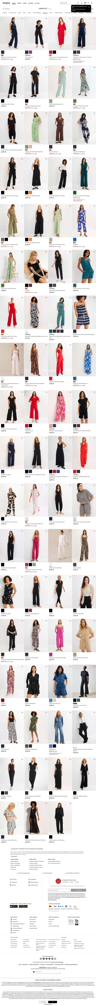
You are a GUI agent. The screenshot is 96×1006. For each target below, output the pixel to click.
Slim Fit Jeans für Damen (41, 939)
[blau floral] (74, 239)
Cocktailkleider (14, 941)
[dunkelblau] (2, 52)
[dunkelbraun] (50, 146)
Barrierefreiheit (50, 964)
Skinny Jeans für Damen (41, 941)
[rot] (2, 331)
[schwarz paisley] (26, 378)
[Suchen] (78, 2)
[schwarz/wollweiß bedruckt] (2, 836)
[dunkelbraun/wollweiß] (26, 654)
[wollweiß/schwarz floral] (26, 331)
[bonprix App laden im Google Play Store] (23, 906)
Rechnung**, (51, 909)
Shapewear (63, 947)
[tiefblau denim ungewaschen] (54, 746)
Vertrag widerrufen (59, 964)
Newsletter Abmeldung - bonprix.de (74, 897)
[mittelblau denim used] (50, 746)
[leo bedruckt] (74, 564)
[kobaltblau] (58, 471)
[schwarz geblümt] (2, 610)
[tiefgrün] (74, 192)
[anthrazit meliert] (54, 285)
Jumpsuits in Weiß (33, 863)
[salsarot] (54, 471)
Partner (9, 982)
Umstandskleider (52, 945)
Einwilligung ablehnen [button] (48, 1004)
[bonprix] (6, 3)
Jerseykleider (26, 939)
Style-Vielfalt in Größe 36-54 (73, 873)
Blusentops (64, 945)
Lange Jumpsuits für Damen (54, 861)
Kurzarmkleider (14, 945)
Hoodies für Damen (65, 941)
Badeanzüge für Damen (79, 948)
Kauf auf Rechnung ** (48, 873)
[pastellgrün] (50, 100)
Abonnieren (78, 890)
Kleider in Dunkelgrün (15, 865)
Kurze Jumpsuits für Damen (54, 863)
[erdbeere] (50, 52)
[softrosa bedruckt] (30, 146)
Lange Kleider (14, 947)
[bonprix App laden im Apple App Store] (14, 906)
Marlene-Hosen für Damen (40, 949)
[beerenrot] (26, 564)
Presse (50, 924)
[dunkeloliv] (26, 746)
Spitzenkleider (14, 943)
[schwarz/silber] (26, 836)
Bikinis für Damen (78, 941)
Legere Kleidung (14, 861)
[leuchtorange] (30, 239)
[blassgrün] (50, 239)
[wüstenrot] (30, 610)
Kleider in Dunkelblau (15, 863)
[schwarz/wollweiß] (50, 192)
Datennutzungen (37, 982)
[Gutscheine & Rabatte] (84, 3)
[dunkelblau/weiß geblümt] (74, 146)
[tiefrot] (26, 425)
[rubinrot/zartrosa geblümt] (2, 700)
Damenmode (32, 919)
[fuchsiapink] (30, 52)
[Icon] (22, 19)
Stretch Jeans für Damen (54, 939)
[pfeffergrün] (74, 285)
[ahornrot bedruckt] (30, 285)
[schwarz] (54, 52)
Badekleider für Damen (79, 943)
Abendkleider (13, 939)
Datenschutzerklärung (53, 998)
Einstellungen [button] (43, 1002)
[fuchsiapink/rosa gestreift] (50, 654)
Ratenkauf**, (58, 909)
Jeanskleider (26, 945)
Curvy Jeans (13, 869)
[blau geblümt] (74, 378)
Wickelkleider (26, 941)
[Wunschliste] (88, 3)
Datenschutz (25, 964)
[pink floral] (50, 425)
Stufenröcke (13, 867)
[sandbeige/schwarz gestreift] (74, 518)
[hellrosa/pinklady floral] (26, 518)
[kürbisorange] (30, 192)
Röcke (24, 943)
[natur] (54, 700)
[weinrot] (78, 52)
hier (63, 985)
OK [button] (52, 1002)
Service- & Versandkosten (57, 962)
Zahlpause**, (64, 909)
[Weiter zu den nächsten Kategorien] (93, 13)
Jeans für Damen (27, 947)
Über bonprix (51, 919)
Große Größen (33, 926)
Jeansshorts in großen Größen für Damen (41, 947)
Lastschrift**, (70, 909)
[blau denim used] (50, 700)
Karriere (50, 921)
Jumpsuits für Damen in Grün (35, 867)
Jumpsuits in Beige (33, 869)
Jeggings (63, 939)
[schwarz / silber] (74, 610)
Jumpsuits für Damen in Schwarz (36, 861)
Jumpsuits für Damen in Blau (35, 865)
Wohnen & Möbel (33, 928)
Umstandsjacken (52, 943)
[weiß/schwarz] (74, 746)
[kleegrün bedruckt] (26, 146)
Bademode (32, 923)
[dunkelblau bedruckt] (6, 792)
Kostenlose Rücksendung (24, 873)
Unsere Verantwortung (54, 926)
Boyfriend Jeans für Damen (40, 944)
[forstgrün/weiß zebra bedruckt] (2, 285)
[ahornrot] (58, 331)
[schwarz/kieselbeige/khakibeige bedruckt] (2, 518)
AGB (20, 964)
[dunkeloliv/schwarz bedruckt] (74, 100)
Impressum (42, 964)
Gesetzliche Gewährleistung (71, 964)
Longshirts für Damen (66, 943)
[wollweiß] (2, 378)
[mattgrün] (50, 331)
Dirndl (75, 939)
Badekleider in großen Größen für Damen (79, 945)
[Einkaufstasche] (91, 3)
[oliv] (2, 239)
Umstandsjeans (52, 941)
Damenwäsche (33, 921)
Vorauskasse (76, 909)
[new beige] (74, 654)
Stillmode (51, 947)
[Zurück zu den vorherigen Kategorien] (3, 13)
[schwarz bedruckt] (2, 746)
